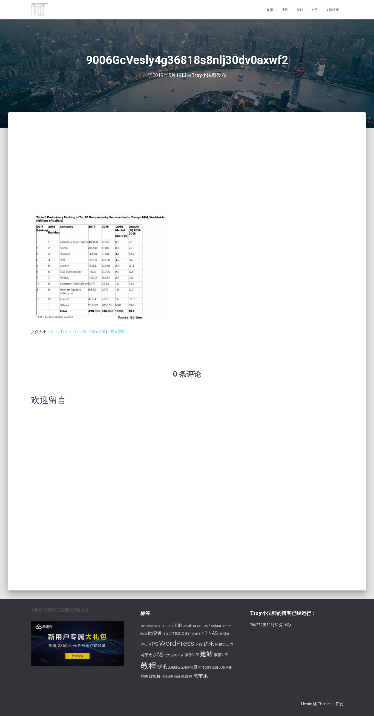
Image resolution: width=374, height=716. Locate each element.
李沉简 (206, 667)
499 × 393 (116, 332)
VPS (153, 644)
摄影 (299, 10)
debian (216, 625)
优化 (208, 644)
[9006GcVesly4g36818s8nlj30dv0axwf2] (99, 266)
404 (142, 626)
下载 (199, 644)
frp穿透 (155, 633)
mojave (194, 633)
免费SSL (222, 644)
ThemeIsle (326, 704)
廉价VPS (192, 655)
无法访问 (187, 667)
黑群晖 (186, 676)
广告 (181, 655)
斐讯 (162, 667)
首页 (270, 10)
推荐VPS (221, 655)
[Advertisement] (187, 153)
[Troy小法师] (39, 10)
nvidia (224, 633)
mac (166, 633)
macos (179, 633)
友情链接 (332, 10)
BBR (178, 625)
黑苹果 (200, 676)
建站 (206, 654)
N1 (204, 633)
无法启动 (174, 667)
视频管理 (167, 677)
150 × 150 (58, 332)
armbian (165, 625)
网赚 (229, 667)
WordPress (176, 643)
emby (227, 626)
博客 (284, 10)
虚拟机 (154, 676)
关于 (314, 10)
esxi (143, 633)
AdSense (151, 626)
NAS (213, 633)
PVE (144, 644)
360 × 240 (96, 332)
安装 (174, 655)
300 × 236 (77, 332)
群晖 (144, 676)
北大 (167, 655)
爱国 (215, 667)
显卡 (197, 667)
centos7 (203, 625)
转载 (177, 677)
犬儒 (222, 667)
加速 (158, 654)
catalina (189, 625)
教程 (148, 665)
